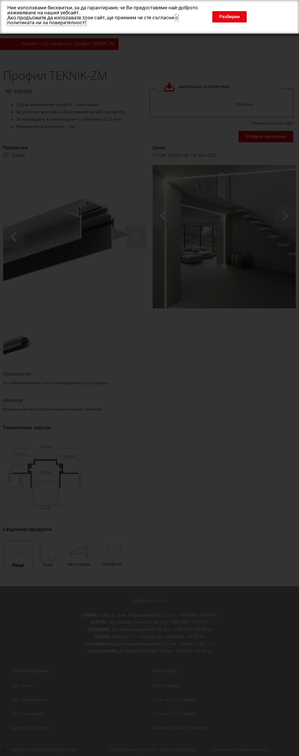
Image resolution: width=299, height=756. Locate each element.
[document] (149, 378)
